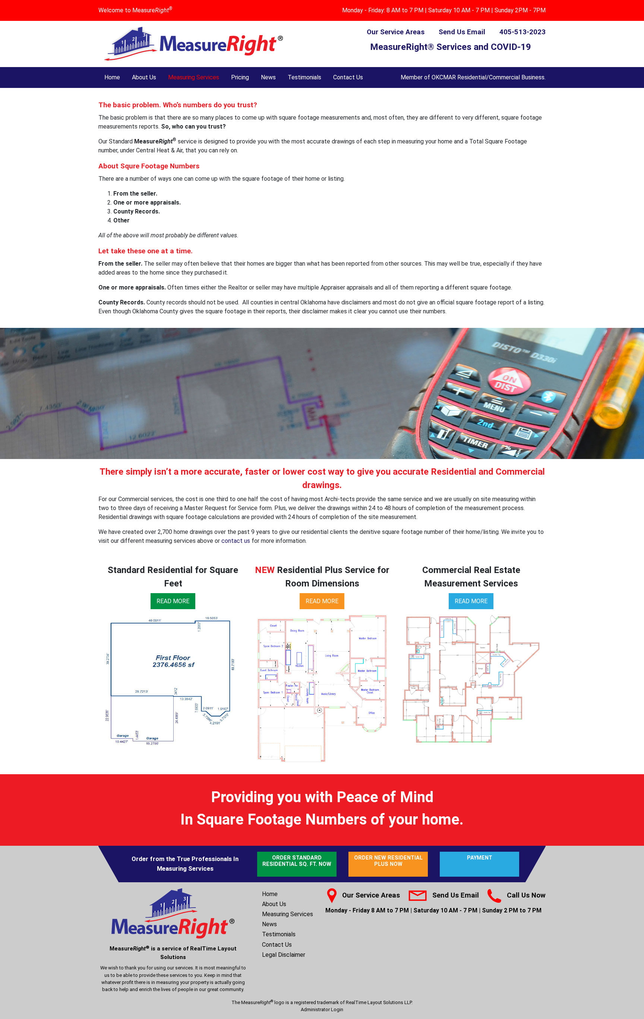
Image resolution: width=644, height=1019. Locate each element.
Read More (173, 601)
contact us (235, 540)
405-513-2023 (522, 32)
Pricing (240, 77)
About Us (144, 77)
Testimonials (304, 77)
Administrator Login (322, 1009)
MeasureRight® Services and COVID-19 (450, 47)
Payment (479, 858)
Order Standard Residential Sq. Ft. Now (296, 861)
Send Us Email (462, 32)
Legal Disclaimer (283, 954)
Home (112, 77)
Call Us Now (526, 895)
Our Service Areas (395, 32)
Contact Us (348, 77)
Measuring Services (193, 77)
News (268, 77)
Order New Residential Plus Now (388, 861)
